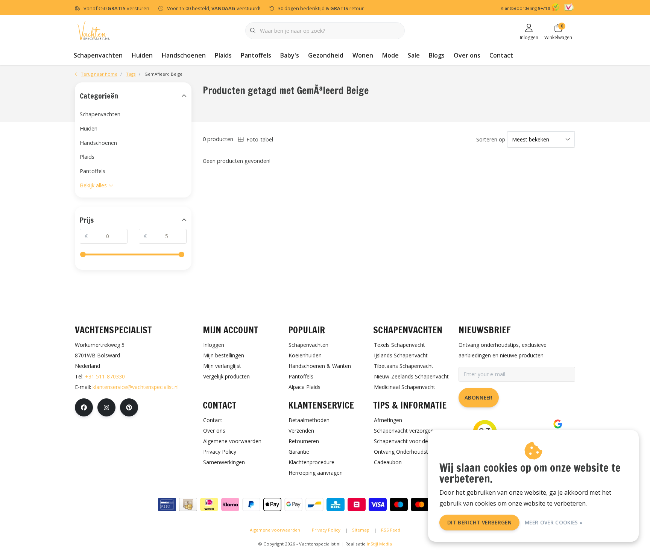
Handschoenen (184, 55)
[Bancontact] (314, 504)
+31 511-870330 (105, 376)
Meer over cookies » (554, 522)
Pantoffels (256, 55)
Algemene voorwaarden (275, 530)
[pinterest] (129, 407)
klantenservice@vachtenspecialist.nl (136, 386)
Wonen (362, 55)
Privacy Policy (326, 530)
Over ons (467, 55)
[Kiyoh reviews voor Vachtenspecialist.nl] (556, 8)
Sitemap (360, 530)
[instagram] (106, 407)
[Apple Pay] (272, 504)
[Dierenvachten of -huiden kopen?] (93, 29)
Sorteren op (490, 139)
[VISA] (378, 504)
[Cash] (188, 504)
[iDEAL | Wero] (209, 504)
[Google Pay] (293, 504)
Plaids (223, 55)
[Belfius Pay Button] (357, 504)
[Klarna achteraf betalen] (230, 504)
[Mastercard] (420, 504)
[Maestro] (399, 504)
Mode (390, 55)
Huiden (142, 55)
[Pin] (167, 504)
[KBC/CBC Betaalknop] (336, 504)
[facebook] (84, 407)
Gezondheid (325, 55)
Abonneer (479, 397)
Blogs (437, 55)
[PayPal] (251, 504)
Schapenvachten (98, 55)
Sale (414, 55)
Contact (501, 55)
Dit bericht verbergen (479, 522)
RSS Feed (390, 530)
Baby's (289, 55)
